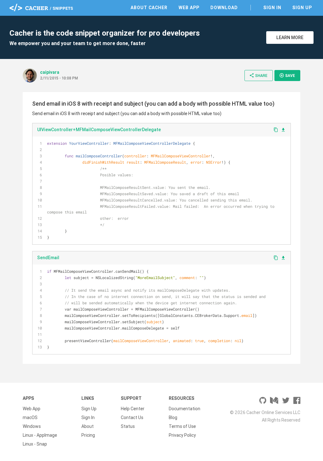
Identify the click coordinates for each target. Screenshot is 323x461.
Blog (173, 417)
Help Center (132, 408)
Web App (189, 7)
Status (128, 426)
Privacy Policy (182, 435)
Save (287, 75)
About (87, 426)
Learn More (289, 37)
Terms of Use (182, 426)
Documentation (184, 408)
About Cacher (149, 7)
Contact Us (132, 417)
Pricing (88, 435)
